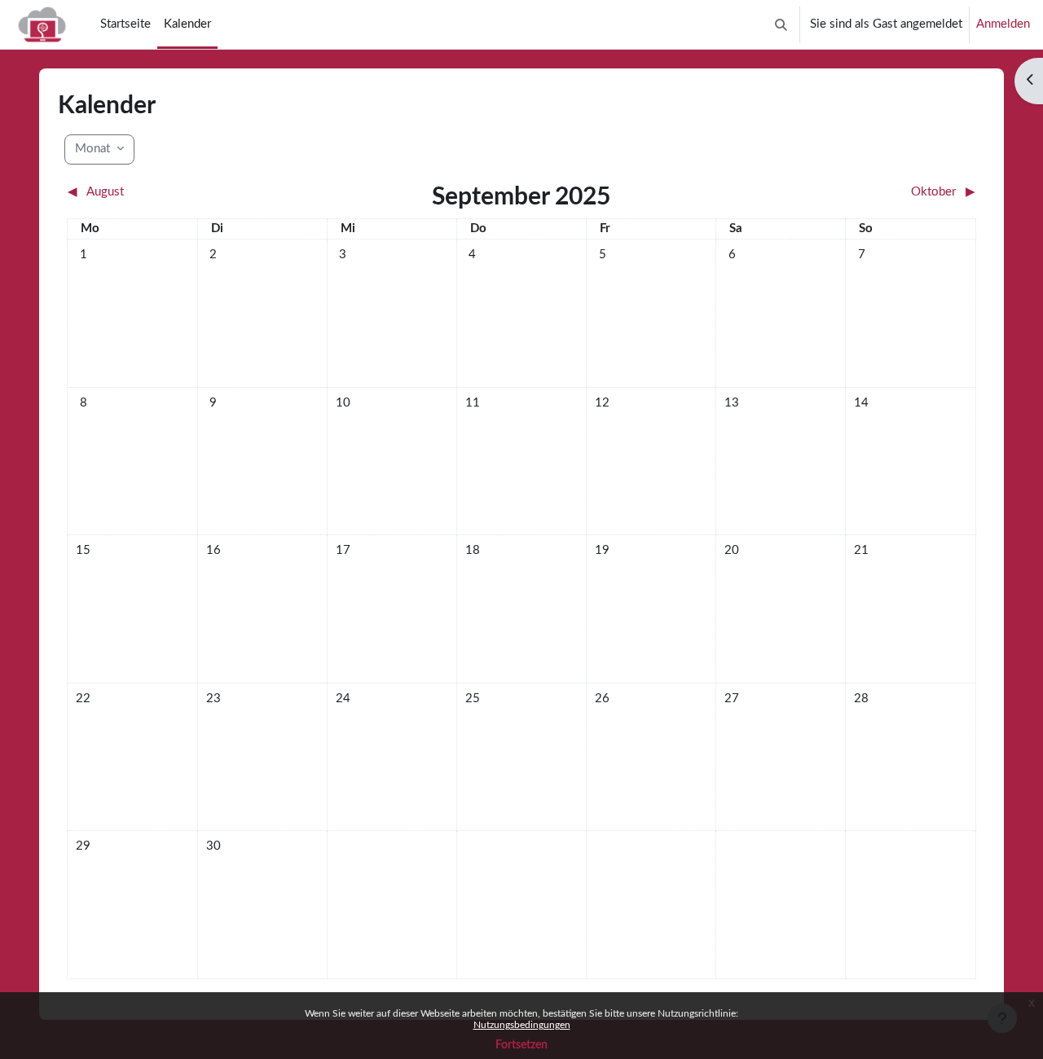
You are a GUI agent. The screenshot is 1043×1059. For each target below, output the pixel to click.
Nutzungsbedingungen (521, 1025)
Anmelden (1003, 24)
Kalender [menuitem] (187, 24)
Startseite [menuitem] (125, 24)
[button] (781, 24)
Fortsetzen (521, 1045)
